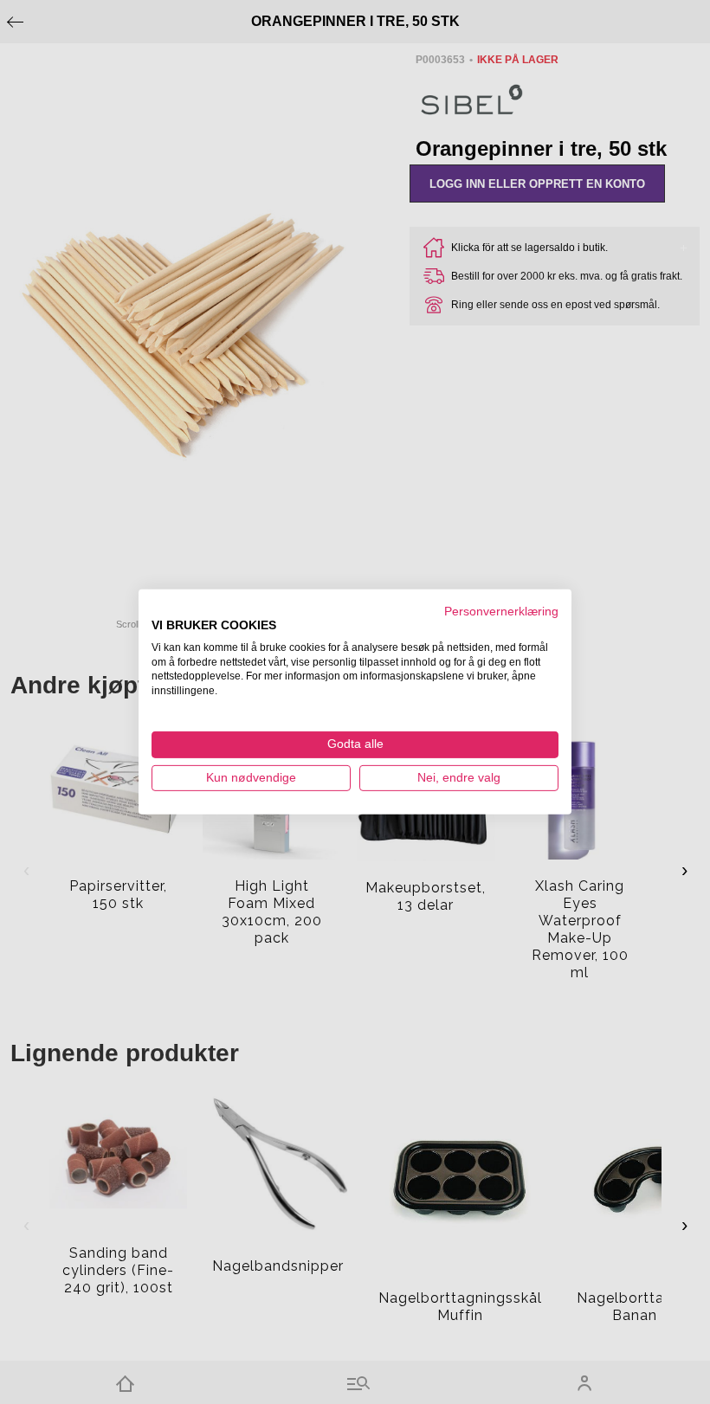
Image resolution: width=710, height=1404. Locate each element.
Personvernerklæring (501, 611)
